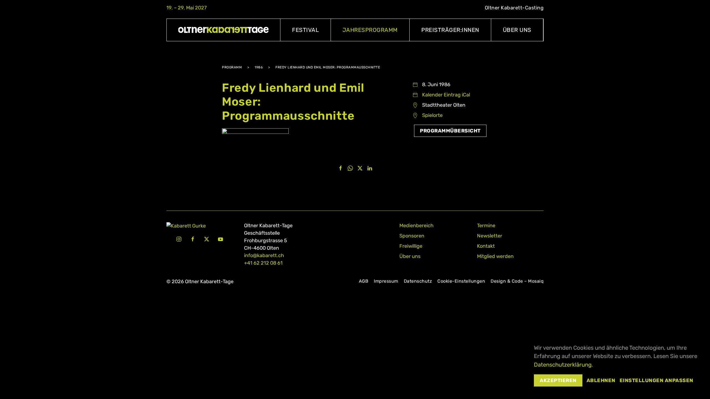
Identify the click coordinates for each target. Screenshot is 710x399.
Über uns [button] (517, 30)
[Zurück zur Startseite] (223, 30)
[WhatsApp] (350, 168)
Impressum (386, 281)
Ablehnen (601, 380)
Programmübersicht (450, 131)
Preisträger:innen (450, 30)
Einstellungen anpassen (656, 380)
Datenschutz (418, 281)
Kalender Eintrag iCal (446, 95)
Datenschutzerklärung (563, 364)
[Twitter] (360, 168)
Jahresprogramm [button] (370, 30)
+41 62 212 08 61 (263, 263)
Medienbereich (416, 225)
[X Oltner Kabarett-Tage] (206, 239)
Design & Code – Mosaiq (517, 281)
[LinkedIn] (369, 168)
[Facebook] (340, 168)
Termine (486, 225)
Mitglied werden (495, 256)
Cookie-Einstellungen (461, 281)
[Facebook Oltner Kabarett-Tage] (193, 239)
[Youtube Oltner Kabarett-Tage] (220, 239)
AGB (364, 281)
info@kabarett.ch (264, 255)
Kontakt (486, 246)
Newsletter (489, 236)
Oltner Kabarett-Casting (514, 8)
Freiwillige (410, 246)
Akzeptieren (558, 380)
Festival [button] (305, 30)
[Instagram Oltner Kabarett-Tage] (179, 239)
